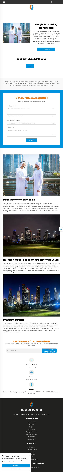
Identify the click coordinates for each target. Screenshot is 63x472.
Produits (31, 424)
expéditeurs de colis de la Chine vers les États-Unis (36, 85)
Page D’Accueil (31, 422)
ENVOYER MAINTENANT (49, 351)
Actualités (31, 429)
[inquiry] (61, 229)
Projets (31, 427)
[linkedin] (29, 410)
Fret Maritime (31, 447)
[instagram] (37, 410)
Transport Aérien (31, 449)
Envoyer (31, 140)
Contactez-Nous (31, 434)
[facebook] (22, 410)
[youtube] (33, 410)
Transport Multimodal (31, 459)
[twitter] (26, 410)
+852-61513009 (31, 367)
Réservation (31, 436)
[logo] (31, 7)
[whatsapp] (41, 410)
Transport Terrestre (31, 457)
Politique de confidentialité (31, 467)
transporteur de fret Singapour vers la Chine (19, 82)
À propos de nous (31, 432)
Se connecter (31, 439)
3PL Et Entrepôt (31, 454)
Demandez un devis (46, 49)
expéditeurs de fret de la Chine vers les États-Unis (26, 84)
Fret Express (31, 452)
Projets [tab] (30, 66)
